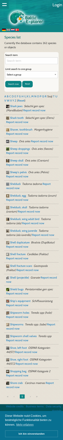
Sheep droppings (20, 148)
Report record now (34, 110)
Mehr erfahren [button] (25, 424)
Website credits (15, 406)
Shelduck (15, 184)
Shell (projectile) (19, 277)
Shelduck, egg (18, 195)
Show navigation (4, 4)
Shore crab (16, 383)
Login (57, 4)
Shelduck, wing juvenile (23, 230)
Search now (13, 84)
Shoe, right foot (19, 359)
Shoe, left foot (18, 347)
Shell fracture (18, 254)
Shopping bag (18, 371)
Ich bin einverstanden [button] (32, 433)
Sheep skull (16, 160)
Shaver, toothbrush (21, 129)
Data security (53, 406)
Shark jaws (16, 106)
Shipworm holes (19, 312)
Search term (11, 55)
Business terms (35, 406)
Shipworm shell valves (23, 336)
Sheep (14, 141)
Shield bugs (17, 289)
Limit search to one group (18, 69)
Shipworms (16, 324)
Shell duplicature (20, 242)
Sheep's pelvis (18, 172)
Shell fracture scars (21, 266)
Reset (27, 83)
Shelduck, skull (18, 207)
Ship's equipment (20, 301)
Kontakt (56, 410)
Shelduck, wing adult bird (24, 219)
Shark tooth (17, 118)
